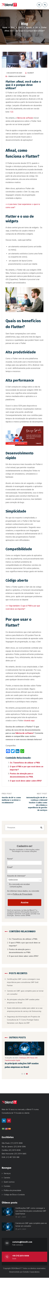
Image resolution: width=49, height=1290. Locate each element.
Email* (10, 867)
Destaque (22, 1058)
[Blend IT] (9, 4)
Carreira (7, 1178)
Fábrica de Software (16, 76)
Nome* (10, 859)
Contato (7, 1186)
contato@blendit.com (22, 1242)
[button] (22, 1074)
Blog (13, 27)
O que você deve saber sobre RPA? (26, 781)
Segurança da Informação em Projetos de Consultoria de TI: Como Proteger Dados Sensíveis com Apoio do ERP (23, 1020)
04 (36, 27)
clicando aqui (29, 720)
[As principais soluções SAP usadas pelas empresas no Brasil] (24, 1048)
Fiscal (32, 1058)
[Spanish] (9, 1129)
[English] (6, 1129)
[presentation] (6, 1074)
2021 (20, 27)
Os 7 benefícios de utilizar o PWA (25, 763)
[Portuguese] (3, 1129)
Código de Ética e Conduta (14, 1195)
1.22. (11, 112)
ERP (28, 1058)
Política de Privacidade (22, 894)
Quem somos (9, 1182)
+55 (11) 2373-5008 (20, 1256)
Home (4, 27)
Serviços (7, 1173)
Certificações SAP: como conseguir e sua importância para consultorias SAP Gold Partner (23, 982)
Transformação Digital (12, 1060)
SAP (36, 1058)
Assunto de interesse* (16, 876)
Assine (24, 902)
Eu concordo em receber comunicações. (19, 885)
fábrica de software (25, 118)
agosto (29, 27)
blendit (30, 73)
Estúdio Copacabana (31, 1272)
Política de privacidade (12, 1190)
